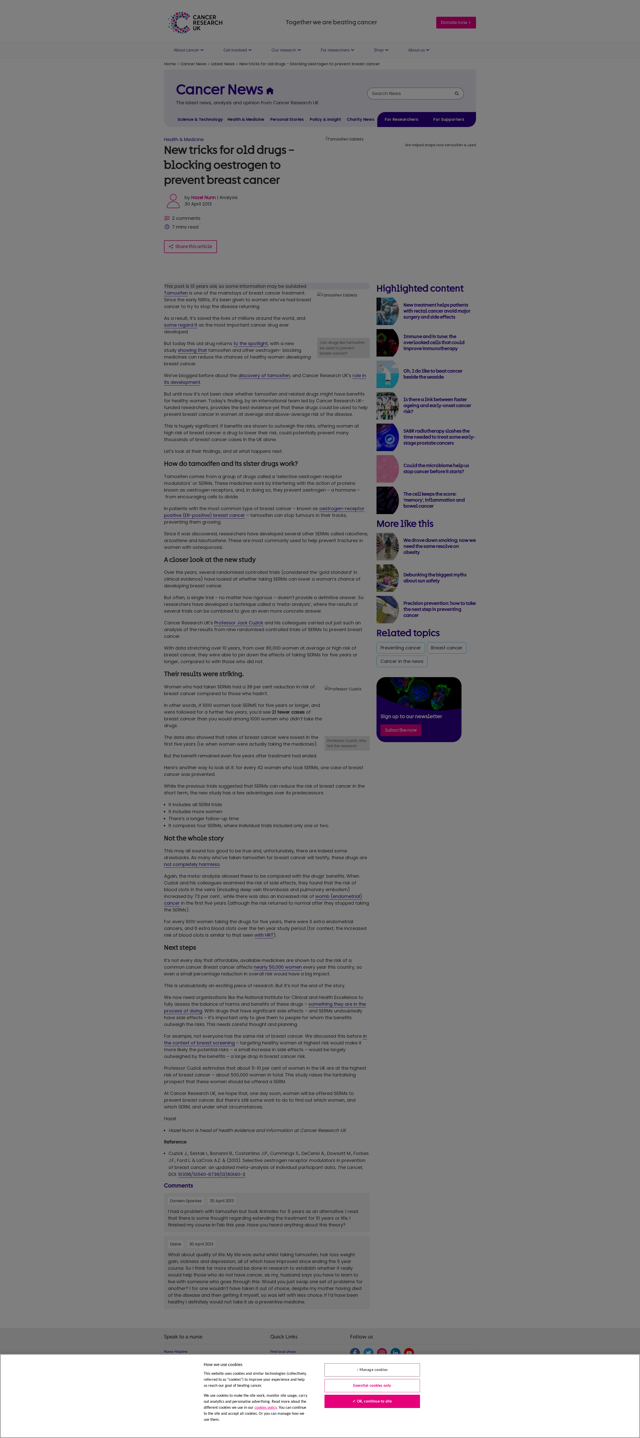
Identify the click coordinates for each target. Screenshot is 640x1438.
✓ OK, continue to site (372, 1401)
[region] (320, 1396)
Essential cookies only (372, 1386)
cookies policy (265, 1408)
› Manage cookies (372, 1370)
